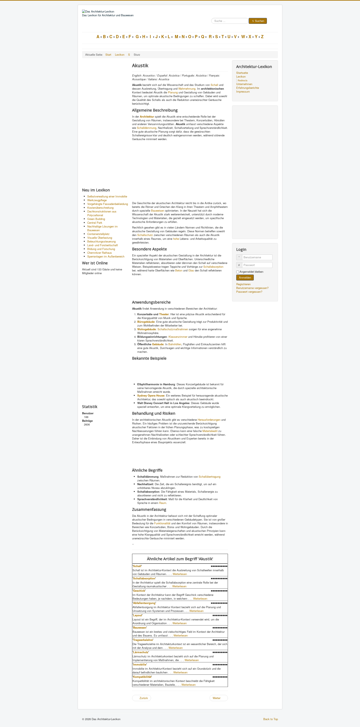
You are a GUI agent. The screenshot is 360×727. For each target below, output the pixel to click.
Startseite (242, 73)
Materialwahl (210, 431)
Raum (162, 503)
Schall (214, 85)
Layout (137, 615)
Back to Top (270, 719)
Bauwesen (139, 627)
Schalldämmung (146, 128)
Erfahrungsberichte (247, 88)
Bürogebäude (146, 322)
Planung (173, 92)
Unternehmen (244, 84)
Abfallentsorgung (144, 603)
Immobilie (139, 664)
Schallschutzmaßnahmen (173, 329)
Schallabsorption (213, 267)
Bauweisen (157, 210)
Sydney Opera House (150, 395)
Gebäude (158, 344)
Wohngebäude (146, 329)
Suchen (259, 21)
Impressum (243, 91)
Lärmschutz (140, 652)
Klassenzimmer (178, 337)
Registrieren (243, 284)
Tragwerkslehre (143, 640)
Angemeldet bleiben (251, 272)
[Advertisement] (105, 122)
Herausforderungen (209, 420)
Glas (191, 270)
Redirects (243, 80)
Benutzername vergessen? (252, 288)
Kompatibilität (142, 677)
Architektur (147, 116)
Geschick (139, 591)
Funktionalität (162, 523)
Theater (164, 314)
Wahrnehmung (186, 88)
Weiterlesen (180, 574)
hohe (176, 239)
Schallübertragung (209, 476)
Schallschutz (145, 235)
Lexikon (241, 76)
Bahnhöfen (174, 344)
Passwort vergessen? (249, 292)
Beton (178, 270)
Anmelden (245, 277)
